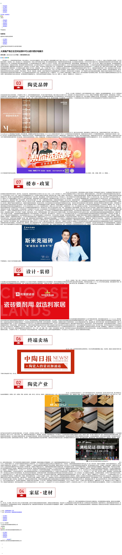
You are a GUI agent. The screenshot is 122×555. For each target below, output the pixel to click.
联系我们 (5, 12)
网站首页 (5, 5)
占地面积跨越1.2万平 (9, 510)
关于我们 (5, 7)
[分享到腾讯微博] (5, 57)
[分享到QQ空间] (2, 57)
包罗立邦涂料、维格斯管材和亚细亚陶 (13, 512)
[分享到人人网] (6, 57)
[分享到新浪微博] (2, 16)
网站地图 (8, 539)
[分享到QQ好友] (2, 528)
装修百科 (5, 10)
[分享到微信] (1, 16)
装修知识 (5, 9)
